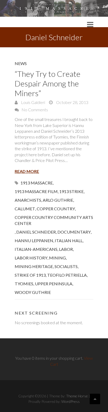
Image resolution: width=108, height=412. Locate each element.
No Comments (34, 109)
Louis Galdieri (32, 102)
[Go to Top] (95, 399)
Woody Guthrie (33, 292)
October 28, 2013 (71, 102)
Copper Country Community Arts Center (54, 220)
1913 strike (71, 191)
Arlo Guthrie (58, 200)
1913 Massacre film (36, 191)
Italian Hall (69, 240)
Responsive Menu (90, 24)
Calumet (25, 208)
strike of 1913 (30, 274)
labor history (31, 257)
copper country (56, 208)
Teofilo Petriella (67, 274)
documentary (74, 231)
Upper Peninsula (53, 283)
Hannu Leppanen (34, 240)
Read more (27, 171)
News (21, 63)
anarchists (28, 200)
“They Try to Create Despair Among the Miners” (47, 83)
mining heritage (34, 266)
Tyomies (24, 283)
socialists (66, 266)
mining (57, 257)
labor (66, 249)
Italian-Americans (36, 249)
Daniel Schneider (36, 231)
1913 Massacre (36, 182)
